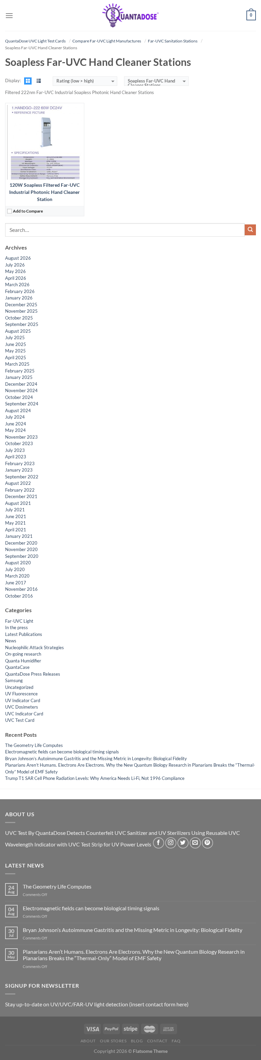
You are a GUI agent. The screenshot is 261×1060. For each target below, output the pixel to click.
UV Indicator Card (22, 700)
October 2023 (19, 443)
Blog (137, 1040)
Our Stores (113, 1040)
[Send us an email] (195, 842)
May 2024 (15, 430)
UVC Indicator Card (24, 713)
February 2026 (20, 291)
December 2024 (21, 384)
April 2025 (15, 357)
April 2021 (15, 529)
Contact (157, 1040)
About (88, 1040)
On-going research (23, 654)
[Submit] (250, 229)
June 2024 (15, 423)
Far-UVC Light (19, 621)
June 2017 (15, 582)
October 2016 (19, 596)
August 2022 (18, 483)
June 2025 (15, 344)
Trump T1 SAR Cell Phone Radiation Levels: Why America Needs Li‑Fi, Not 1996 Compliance (95, 778)
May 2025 (15, 350)
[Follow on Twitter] (183, 842)
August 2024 (18, 410)
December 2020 (21, 543)
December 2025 (21, 304)
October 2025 (19, 318)
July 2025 (15, 337)
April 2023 (15, 456)
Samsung (14, 680)
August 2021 (18, 503)
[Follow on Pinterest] (207, 842)
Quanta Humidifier (23, 660)
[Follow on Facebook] (158, 842)
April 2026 (15, 278)
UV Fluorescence (21, 693)
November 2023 (21, 437)
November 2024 (21, 390)
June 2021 (15, 516)
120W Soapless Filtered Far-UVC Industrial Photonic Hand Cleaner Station (44, 192)
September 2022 (21, 476)
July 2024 (15, 417)
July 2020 (15, 569)
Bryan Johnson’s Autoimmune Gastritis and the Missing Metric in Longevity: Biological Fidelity (96, 758)
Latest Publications (23, 634)
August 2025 (18, 331)
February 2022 (20, 490)
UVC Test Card (19, 720)
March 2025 (17, 364)
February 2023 (20, 463)
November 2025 (21, 311)
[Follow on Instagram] (170, 842)
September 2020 (21, 556)
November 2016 (21, 589)
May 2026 (15, 271)
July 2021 (15, 509)
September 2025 (21, 324)
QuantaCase (17, 667)
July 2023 (15, 450)
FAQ (176, 1040)
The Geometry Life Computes (34, 745)
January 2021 (19, 536)
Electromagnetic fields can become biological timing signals (62, 751)
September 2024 (21, 403)
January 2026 (19, 297)
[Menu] (9, 15)
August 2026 (18, 258)
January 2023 (19, 470)
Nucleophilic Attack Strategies (34, 647)
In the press (16, 627)
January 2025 (19, 377)
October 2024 (19, 397)
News (10, 640)
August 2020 (18, 562)
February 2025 (20, 370)
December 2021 (21, 496)
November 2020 (21, 549)
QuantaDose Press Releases (32, 674)
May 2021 (15, 523)
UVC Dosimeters (21, 707)
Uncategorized (19, 687)
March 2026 (17, 284)
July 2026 (15, 265)
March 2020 (17, 576)
